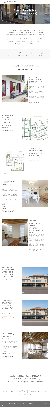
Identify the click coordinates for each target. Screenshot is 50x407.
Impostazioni (46, 404)
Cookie (45, 403)
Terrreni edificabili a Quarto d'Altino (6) (36, 391)
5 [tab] (7, 100)
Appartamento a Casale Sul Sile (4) (9, 391)
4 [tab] (6, 100)
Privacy (42, 403)
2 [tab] (2, 22)
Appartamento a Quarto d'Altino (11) (22, 391)
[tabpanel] (25, 14)
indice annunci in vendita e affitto (25, 394)
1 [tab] (1, 22)
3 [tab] (3, 22)
